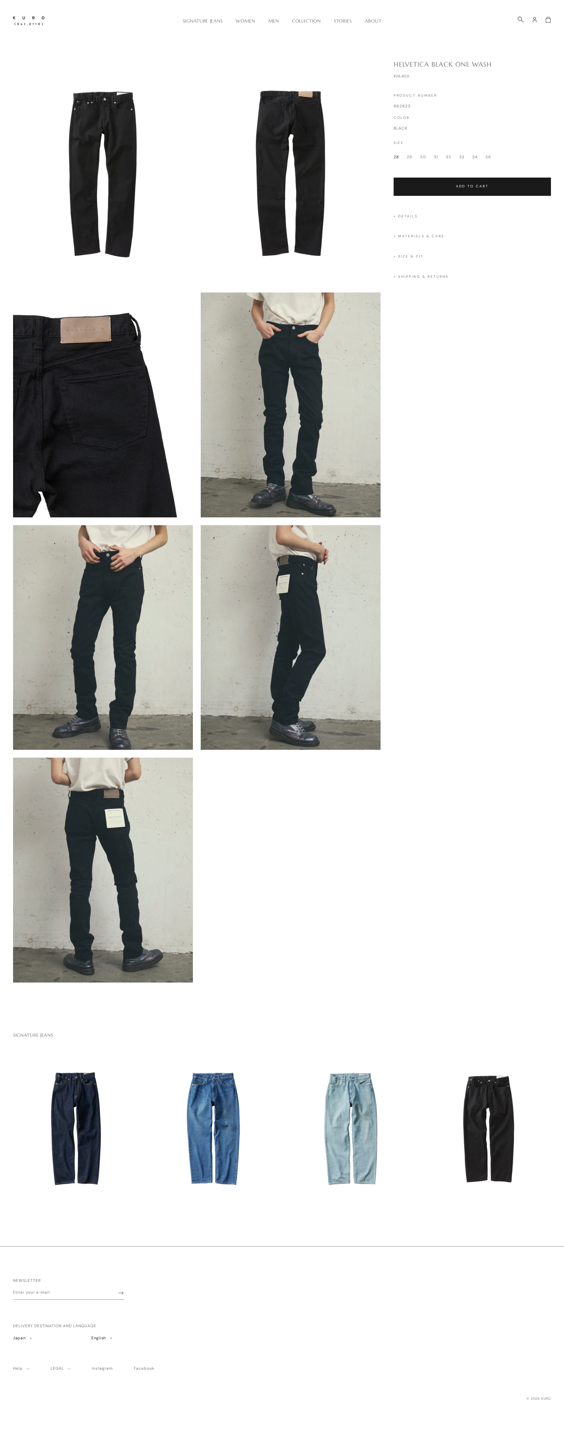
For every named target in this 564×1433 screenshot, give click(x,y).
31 (436, 157)
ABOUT (373, 21)
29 (409, 157)
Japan (28, 1338)
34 (475, 157)
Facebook (144, 1368)
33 (461, 157)
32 (448, 157)
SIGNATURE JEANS (203, 21)
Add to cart (472, 186)
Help (18, 1368)
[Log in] (535, 20)
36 (488, 157)
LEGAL (57, 1368)
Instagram (102, 1368)
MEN (273, 21)
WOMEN (245, 21)
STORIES (343, 21)
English (101, 1338)
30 (423, 157)
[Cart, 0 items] (548, 20)
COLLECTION (306, 21)
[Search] (521, 20)
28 (396, 157)
